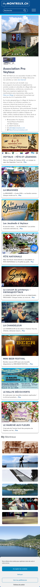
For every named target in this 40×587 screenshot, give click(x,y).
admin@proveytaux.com (17, 128)
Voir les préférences (20, 580)
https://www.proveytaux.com (18, 130)
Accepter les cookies (20, 569)
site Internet (22, 80)
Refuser (20, 574)
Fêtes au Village (8, 95)
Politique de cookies (19, 584)
